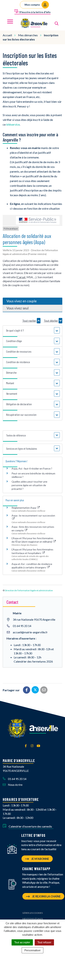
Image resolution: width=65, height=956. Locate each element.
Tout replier (29, 320)
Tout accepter (22, 942)
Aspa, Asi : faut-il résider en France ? (32, 468)
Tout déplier (51, 320)
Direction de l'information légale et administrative (29, 590)
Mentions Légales (32, 918)
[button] (32, 330)
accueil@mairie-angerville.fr (30, 632)
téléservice (13, 124)
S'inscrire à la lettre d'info (35, 12)
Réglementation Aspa (24, 507)
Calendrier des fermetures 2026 (33, 661)
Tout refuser (44, 942)
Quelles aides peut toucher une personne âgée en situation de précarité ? (29, 485)
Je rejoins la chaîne (46, 896)
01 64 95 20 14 (22, 626)
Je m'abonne (40, 858)
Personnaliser (32, 950)
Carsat (21, 277)
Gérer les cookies (32, 913)
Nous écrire (14, 784)
